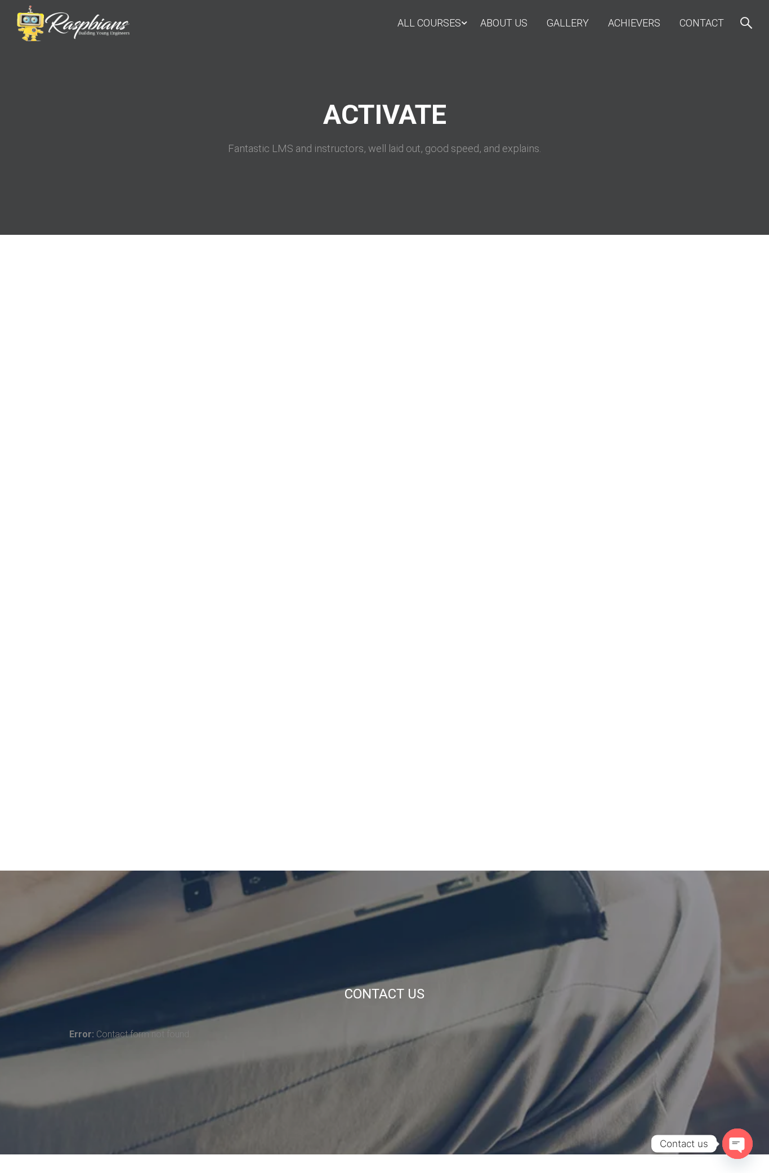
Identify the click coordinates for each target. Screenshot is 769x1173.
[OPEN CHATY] (737, 1144)
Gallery (568, 23)
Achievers (634, 23)
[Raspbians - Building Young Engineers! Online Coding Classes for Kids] (73, 23)
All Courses (429, 23)
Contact (701, 23)
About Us (503, 23)
